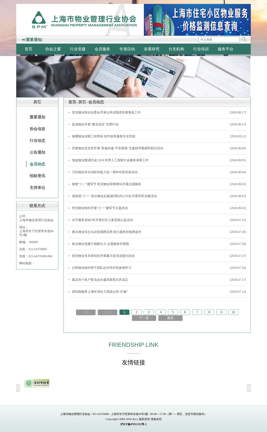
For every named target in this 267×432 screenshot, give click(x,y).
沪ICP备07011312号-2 (133, 424)
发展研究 (151, 49)
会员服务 (102, 49)
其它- (83, 102)
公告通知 (37, 152)
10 (233, 312)
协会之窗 (53, 49)
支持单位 (37, 187)
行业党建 (78, 49)
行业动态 (37, 140)
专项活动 (127, 49)
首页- (73, 102)
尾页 (170, 318)
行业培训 (201, 49)
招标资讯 (37, 176)
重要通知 (37, 117)
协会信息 (37, 129)
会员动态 (37, 164)
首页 (28, 49)
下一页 (144, 318)
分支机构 (176, 49)
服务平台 (225, 49)
